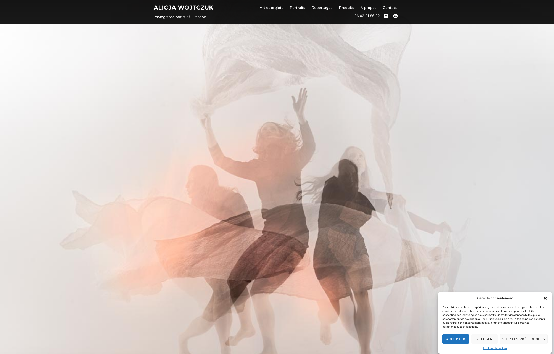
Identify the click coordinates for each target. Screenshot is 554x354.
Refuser (484, 339)
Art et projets (271, 8)
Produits (346, 8)
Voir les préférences (523, 339)
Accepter (455, 339)
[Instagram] (386, 17)
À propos (368, 8)
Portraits (297, 8)
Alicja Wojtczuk (183, 7)
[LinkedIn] (395, 17)
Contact (390, 8)
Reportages (322, 8)
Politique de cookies (495, 348)
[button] (545, 298)
